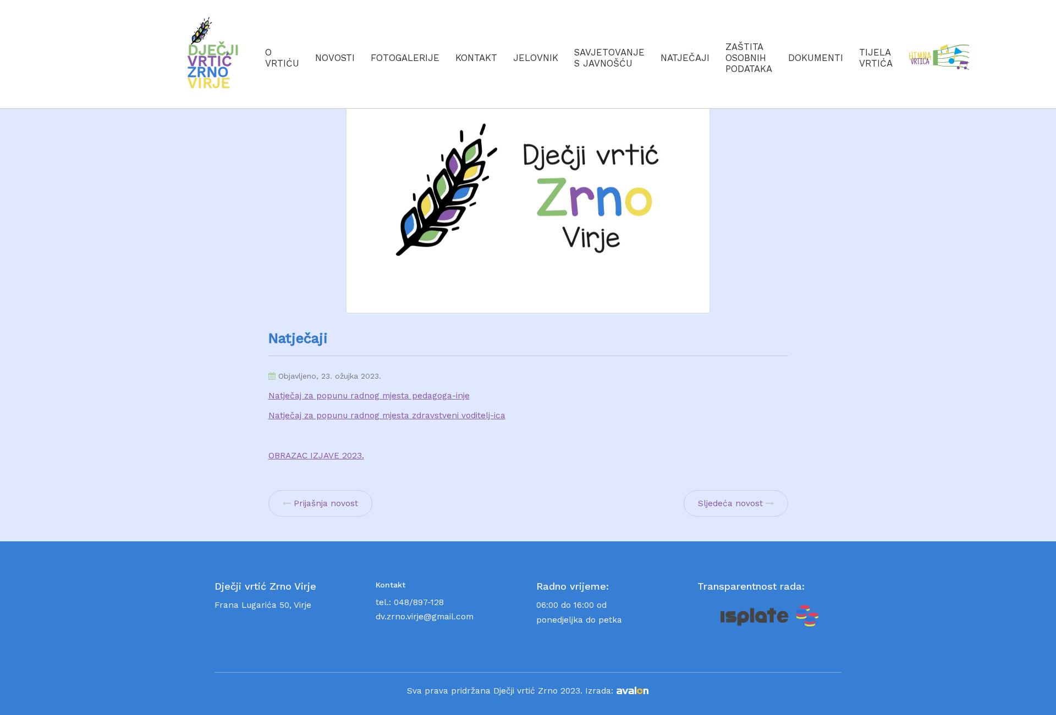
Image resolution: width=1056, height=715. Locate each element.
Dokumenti (815, 57)
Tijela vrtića (876, 58)
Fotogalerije (405, 57)
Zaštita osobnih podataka (748, 57)
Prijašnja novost (326, 503)
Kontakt (476, 57)
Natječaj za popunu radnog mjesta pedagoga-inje (369, 396)
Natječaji (685, 57)
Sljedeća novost (730, 503)
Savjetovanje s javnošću (609, 58)
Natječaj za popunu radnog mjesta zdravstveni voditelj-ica (386, 415)
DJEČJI (213, 66)
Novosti (335, 57)
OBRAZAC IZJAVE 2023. (316, 456)
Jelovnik (535, 57)
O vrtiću (282, 58)
